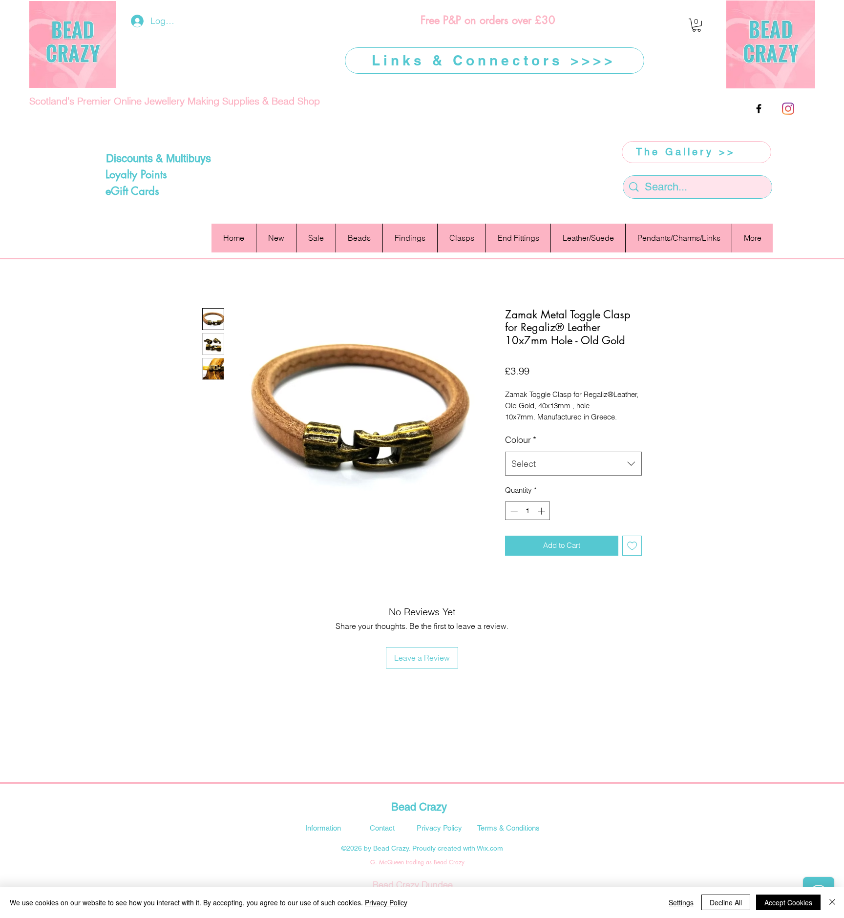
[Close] (832, 902)
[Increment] (542, 511)
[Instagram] (788, 109)
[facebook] (759, 109)
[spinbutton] (528, 511)
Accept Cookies (788, 902)
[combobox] (573, 464)
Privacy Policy (386, 902)
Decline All (726, 902)
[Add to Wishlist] (632, 546)
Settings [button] (681, 902)
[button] (696, 25)
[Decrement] (513, 511)
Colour (520, 439)
